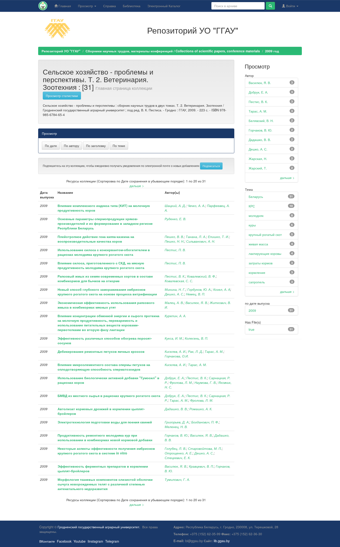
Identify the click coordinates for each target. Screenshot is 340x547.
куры (252, 225)
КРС (252, 206)
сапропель (257, 282)
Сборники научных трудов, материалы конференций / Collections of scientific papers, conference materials (173, 51)
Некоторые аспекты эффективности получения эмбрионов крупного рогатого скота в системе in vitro (106, 450)
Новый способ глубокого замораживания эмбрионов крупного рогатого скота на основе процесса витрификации (107, 291)
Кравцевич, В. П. (201, 466)
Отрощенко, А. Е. (178, 453)
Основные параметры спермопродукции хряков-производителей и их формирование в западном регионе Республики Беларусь (105, 223)
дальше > (137, 185)
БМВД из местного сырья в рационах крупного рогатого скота (109, 395)
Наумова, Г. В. (205, 382)
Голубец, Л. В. (175, 448)
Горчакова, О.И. (177, 356)
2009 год (272, 51)
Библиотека (131, 5)
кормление (257, 272)
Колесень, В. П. (196, 338)
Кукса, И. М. (174, 338)
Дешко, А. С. (174, 294)
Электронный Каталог (163, 5)
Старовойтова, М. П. (205, 448)
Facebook (64, 541)
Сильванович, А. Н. (200, 241)
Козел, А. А (221, 289)
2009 (252, 310)
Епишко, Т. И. (218, 236)
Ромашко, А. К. (200, 408)
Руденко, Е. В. (175, 218)
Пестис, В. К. (175, 276)
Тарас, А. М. (214, 351)
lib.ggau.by (222, 540)
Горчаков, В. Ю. (176, 435)
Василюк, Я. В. (196, 302)
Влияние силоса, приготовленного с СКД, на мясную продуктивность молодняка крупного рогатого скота (101, 265)
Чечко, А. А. (196, 205)
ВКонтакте (47, 541)
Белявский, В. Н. (261, 120)
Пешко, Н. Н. (174, 241)
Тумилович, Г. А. (177, 479)
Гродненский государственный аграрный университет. (99, 527)
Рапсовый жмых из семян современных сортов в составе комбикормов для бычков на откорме (105, 278)
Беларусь (256, 196)
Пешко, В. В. (174, 236)
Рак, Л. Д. (195, 351)
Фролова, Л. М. (181, 382)
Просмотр (86, 5)
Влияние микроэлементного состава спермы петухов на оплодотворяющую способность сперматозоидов (104, 367)
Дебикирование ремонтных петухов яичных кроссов (101, 351)
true (251, 329)
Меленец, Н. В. (176, 426)
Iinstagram (95, 541)
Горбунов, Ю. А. (199, 289)
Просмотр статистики (62, 95)
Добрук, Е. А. (175, 377)
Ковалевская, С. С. (179, 280)
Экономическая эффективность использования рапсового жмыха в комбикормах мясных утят (106, 304)
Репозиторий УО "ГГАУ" (61, 51)
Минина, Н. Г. (175, 289)
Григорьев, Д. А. (177, 422)
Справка (109, 5)
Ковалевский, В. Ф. (201, 276)
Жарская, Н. (258, 158)
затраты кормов (260, 263)
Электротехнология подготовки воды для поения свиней (105, 422)
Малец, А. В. (174, 302)
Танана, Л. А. (196, 236)
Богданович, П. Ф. (205, 422)
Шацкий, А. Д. (175, 205)
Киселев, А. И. (175, 351)
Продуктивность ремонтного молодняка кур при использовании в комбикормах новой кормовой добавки (105, 437)
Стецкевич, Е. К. (178, 457)
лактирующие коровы (265, 253)
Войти (290, 5)
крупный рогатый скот (265, 234)
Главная (64, 5)
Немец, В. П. (195, 294)
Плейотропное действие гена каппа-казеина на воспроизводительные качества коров (96, 239)
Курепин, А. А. (175, 315)
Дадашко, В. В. (176, 408)
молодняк (256, 215)
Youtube (80, 541)
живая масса (258, 244)
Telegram (112, 541)
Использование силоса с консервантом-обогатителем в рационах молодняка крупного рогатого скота (104, 252)
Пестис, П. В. (175, 249)
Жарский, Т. (258, 168)
